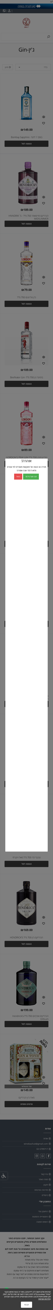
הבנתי (26, 1304)
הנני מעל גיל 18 (31, 476)
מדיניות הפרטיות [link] (44, 1299)
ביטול (18, 476)
